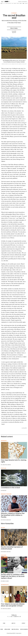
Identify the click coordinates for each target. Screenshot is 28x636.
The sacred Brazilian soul (14, 17)
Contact (23, 623)
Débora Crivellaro (14, 28)
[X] (9, 616)
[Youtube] (19, 616)
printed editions (24, 1)
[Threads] (15, 616)
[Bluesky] (13, 616)
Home (4, 623)
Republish (25, 428)
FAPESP (1, 629)
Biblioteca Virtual (15, 629)
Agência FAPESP (7, 629)
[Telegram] (16, 616)
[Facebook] (8, 616)
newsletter (19, 1)
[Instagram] (11, 616)
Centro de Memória (24, 629)
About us (13, 623)
